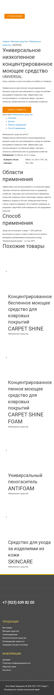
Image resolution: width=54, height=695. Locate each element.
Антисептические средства (14, 638)
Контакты (7, 670)
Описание (12, 118)
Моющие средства (19, 41)
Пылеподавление (10, 634)
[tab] (29, 118)
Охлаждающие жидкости (13, 641)
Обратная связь (9, 667)
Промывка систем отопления (15, 645)
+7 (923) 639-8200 (14, 16)
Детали (11, 121)
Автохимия (7, 628)
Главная (6, 41)
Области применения (17, 125)
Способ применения (16, 128)
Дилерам (6, 660)
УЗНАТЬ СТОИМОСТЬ (17, 110)
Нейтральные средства (22, 114)
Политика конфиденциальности (16, 663)
